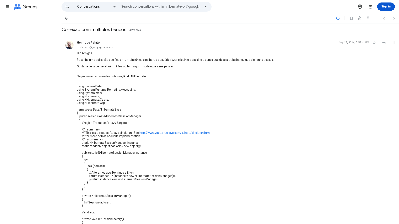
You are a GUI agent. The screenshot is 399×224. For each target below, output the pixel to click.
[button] (7, 7)
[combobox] (161, 6)
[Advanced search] (205, 6)
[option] (96, 6)
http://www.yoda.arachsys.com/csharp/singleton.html (174, 132)
